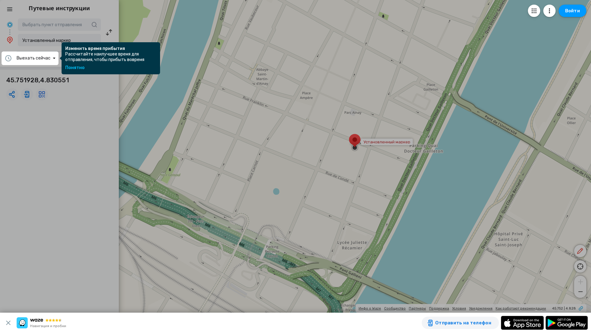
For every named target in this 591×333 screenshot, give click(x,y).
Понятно (75, 67)
